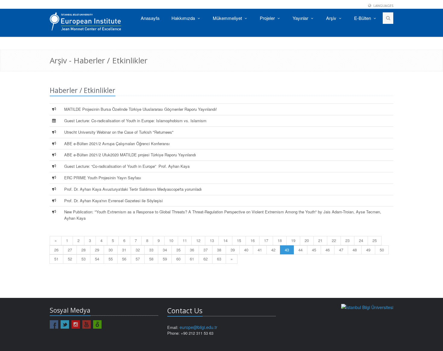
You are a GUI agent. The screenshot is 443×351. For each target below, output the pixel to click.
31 (124, 250)
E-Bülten (363, 18)
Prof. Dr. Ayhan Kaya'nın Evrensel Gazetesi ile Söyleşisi (113, 200)
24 (361, 240)
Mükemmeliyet (228, 18)
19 (293, 240)
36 (192, 250)
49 (368, 250)
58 (151, 259)
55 (110, 259)
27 (70, 250)
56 (124, 259)
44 (300, 250)
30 (110, 250)
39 (233, 250)
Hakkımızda (183, 18)
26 (56, 250)
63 (219, 259)
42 (273, 250)
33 (151, 250)
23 (347, 240)
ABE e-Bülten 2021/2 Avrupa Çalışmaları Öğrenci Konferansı (117, 143)
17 (266, 240)
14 (225, 240)
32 (138, 250)
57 (138, 259)
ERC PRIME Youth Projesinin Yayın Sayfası (102, 177)
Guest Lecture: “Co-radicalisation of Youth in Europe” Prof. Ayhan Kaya (127, 166)
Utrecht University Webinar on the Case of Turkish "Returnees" (119, 132)
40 (246, 250)
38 (219, 250)
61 (192, 259)
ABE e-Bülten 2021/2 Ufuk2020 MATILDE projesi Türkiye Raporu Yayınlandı (130, 155)
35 (178, 250)
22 (334, 240)
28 (83, 250)
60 (178, 259)
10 (171, 240)
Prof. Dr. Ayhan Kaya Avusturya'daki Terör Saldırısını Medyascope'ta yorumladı (133, 189)
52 (70, 259)
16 (252, 240)
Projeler (268, 18)
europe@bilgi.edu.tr (198, 327)
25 (374, 240)
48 (355, 250)
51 (56, 259)
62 (205, 259)
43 (287, 250)
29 (97, 250)
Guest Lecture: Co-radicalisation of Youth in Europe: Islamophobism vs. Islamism (135, 120)
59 (165, 259)
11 (185, 240)
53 (83, 259)
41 (260, 250)
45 (314, 250)
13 (212, 240)
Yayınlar (301, 18)
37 (205, 250)
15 (239, 240)
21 (320, 240)
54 (97, 259)
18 (280, 240)
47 (341, 250)
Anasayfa (150, 18)
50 (382, 250)
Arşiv (332, 18)
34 (165, 250)
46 (327, 250)
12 (198, 240)
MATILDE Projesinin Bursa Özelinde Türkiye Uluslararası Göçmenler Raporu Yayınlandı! (140, 109)
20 (307, 240)
